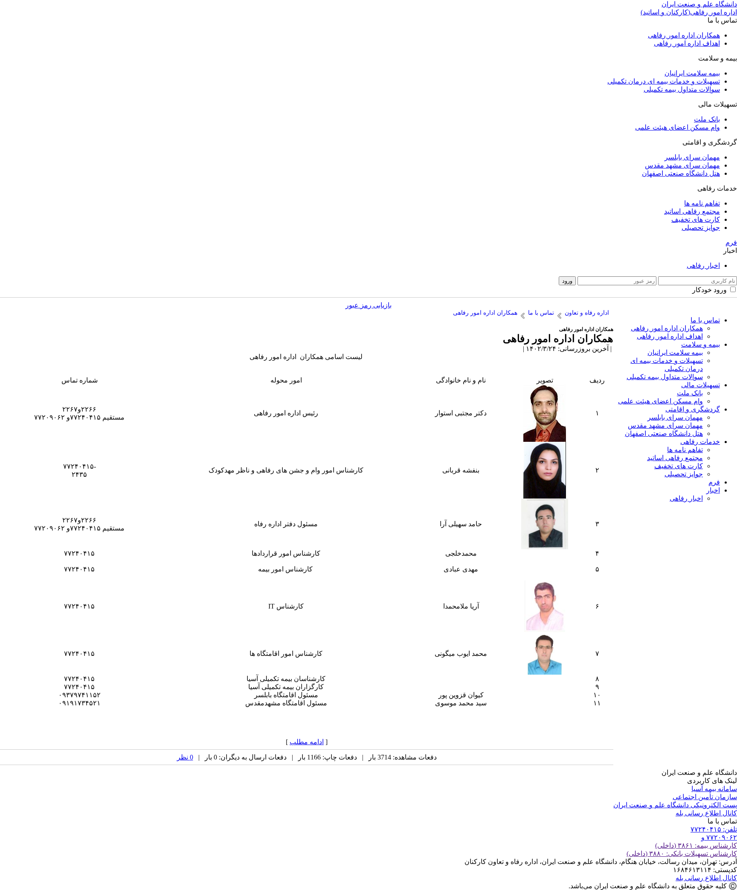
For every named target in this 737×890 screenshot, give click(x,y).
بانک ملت (707, 119)
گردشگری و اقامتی (692, 409)
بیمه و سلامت (700, 344)
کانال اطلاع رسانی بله (706, 813)
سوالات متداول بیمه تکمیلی (682, 89)
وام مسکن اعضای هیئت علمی (677, 127)
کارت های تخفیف (695, 219)
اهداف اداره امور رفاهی (687, 43)
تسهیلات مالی (700, 384)
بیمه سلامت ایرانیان (692, 73)
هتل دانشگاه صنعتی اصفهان (681, 173)
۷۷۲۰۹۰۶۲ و (719, 837)
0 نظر (185, 757)
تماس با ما (705, 320)
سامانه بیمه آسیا (714, 788)
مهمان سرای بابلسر (692, 157)
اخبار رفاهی (703, 265)
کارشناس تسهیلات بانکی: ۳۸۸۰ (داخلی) (682, 853)
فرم (731, 242)
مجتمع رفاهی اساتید (692, 211)
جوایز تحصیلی (701, 227)
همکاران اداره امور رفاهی (684, 35)
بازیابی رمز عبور (368, 305)
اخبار (713, 490)
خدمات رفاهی (700, 441)
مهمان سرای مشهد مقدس (682, 165)
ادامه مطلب (307, 741)
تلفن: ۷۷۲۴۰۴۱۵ (714, 829)
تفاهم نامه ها (702, 203)
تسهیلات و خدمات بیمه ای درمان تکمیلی (663, 81)
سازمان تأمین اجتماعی (705, 796)
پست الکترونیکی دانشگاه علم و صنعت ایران (675, 805)
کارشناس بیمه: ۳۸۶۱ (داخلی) (696, 845)
